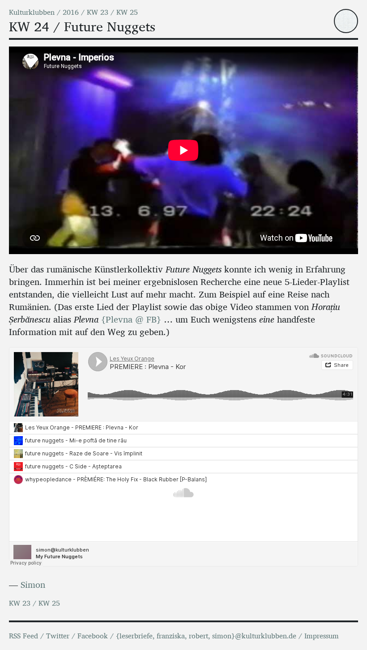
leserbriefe (136, 635)
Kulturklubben (32, 12)
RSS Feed (23, 635)
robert (198, 635)
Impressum (321, 635)
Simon (33, 584)
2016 (71, 12)
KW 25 (127, 12)
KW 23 (97, 12)
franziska (171, 635)
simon (221, 635)
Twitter (57, 635)
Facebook (92, 635)
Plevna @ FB (131, 319)
